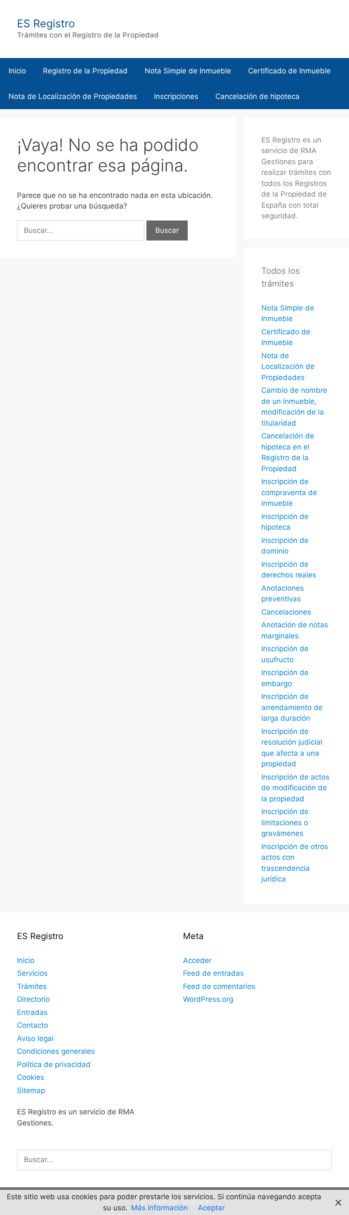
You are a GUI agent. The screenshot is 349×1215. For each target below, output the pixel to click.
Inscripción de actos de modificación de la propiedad (295, 788)
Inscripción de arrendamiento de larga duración (292, 707)
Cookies (30, 1077)
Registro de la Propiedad (85, 71)
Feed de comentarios (219, 986)
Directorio (33, 999)
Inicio (17, 71)
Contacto (32, 1025)
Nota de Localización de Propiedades (73, 96)
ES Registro (46, 23)
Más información (159, 1207)
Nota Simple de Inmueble (188, 71)
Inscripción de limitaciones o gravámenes (285, 822)
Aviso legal (35, 1038)
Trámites (32, 986)
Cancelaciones (286, 612)
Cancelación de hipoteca (257, 96)
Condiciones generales (56, 1051)
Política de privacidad (54, 1064)
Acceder (197, 960)
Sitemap (31, 1090)
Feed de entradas (213, 973)
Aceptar (211, 1207)
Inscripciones (176, 96)
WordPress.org (208, 999)
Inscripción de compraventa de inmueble (289, 492)
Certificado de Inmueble (289, 71)
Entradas (32, 1012)
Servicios (32, 973)
